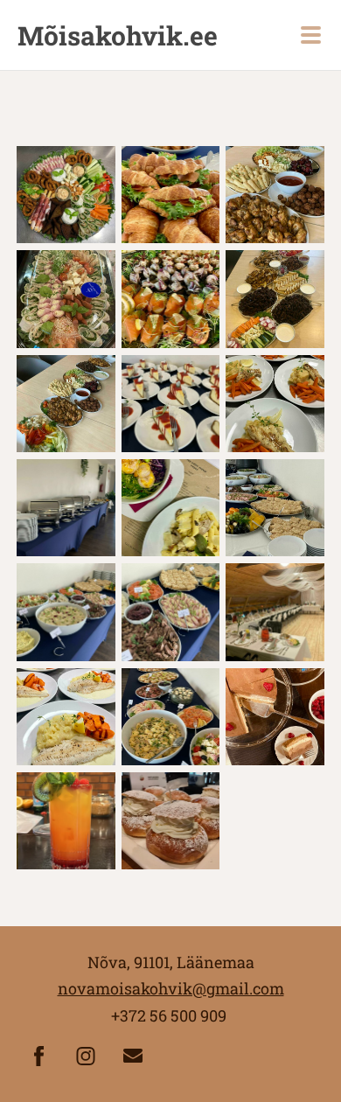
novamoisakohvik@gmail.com (171, 988)
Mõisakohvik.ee (117, 35)
